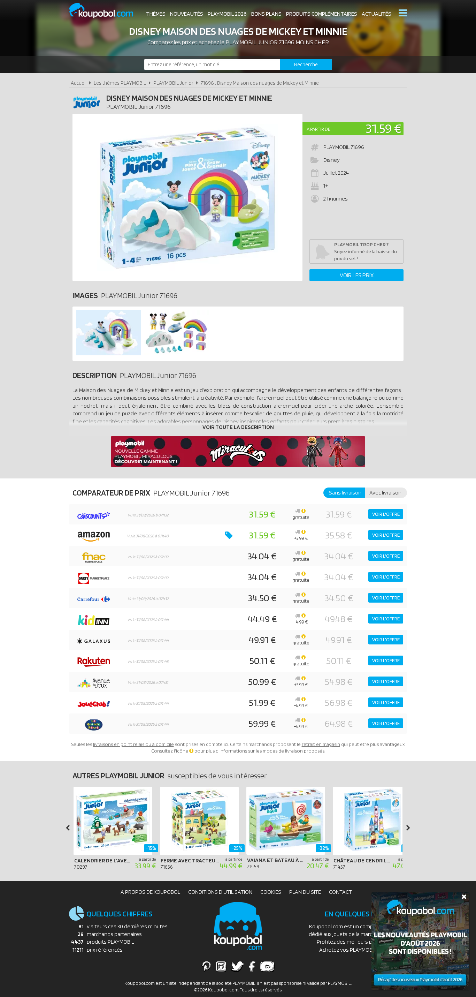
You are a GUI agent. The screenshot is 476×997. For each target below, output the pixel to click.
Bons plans (266, 13)
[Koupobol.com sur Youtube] (267, 966)
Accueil (78, 83)
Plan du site (305, 892)
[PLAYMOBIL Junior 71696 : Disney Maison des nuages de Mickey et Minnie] (187, 197)
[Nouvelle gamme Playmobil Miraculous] (238, 465)
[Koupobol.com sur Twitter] (237, 966)
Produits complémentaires (321, 13)
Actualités (376, 13)
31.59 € (383, 128)
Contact (340, 892)
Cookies (270, 892)
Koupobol (105, 10)
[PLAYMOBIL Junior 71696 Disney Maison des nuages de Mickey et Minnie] (108, 353)
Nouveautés (186, 13)
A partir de (318, 129)
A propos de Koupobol (150, 892)
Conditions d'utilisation (220, 892)
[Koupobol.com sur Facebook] (252, 966)
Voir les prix (357, 275)
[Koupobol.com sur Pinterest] (206, 966)
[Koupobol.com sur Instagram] (221, 966)
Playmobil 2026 (227, 13)
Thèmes (156, 13)
